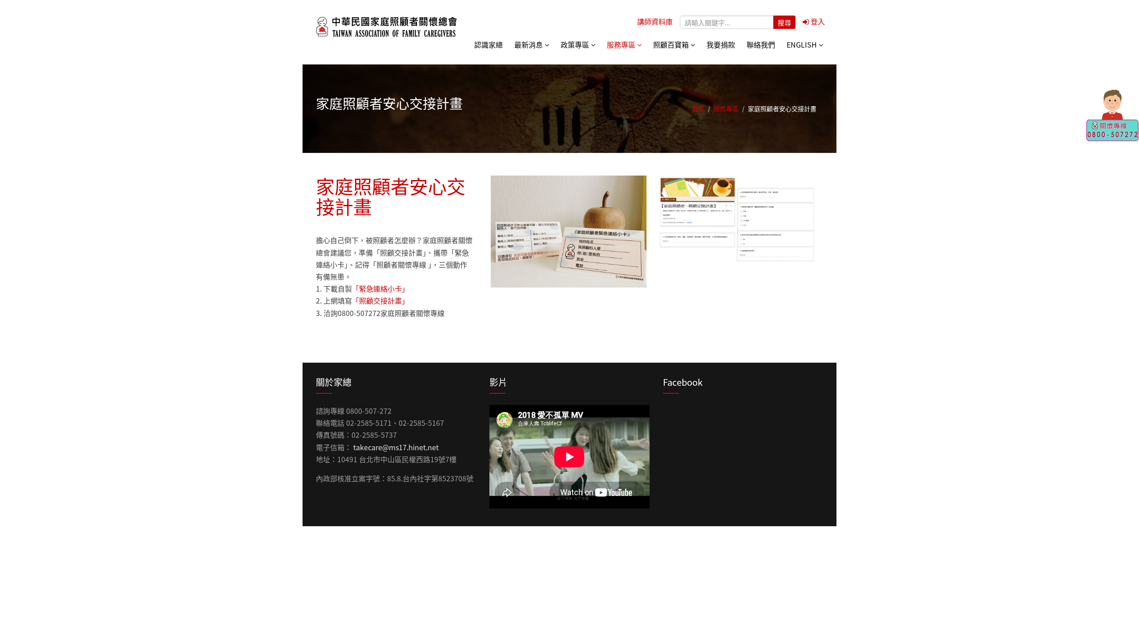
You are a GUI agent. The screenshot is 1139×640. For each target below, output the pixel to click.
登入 (817, 21)
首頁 (698, 108)
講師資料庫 (655, 21)
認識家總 (488, 44)
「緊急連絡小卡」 (380, 288)
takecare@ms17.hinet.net (396, 447)
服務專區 (622, 44)
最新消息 (529, 44)
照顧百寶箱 (672, 44)
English (803, 44)
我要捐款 (721, 44)
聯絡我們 (761, 44)
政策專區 (576, 44)
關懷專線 (1112, 115)
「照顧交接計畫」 (380, 300)
